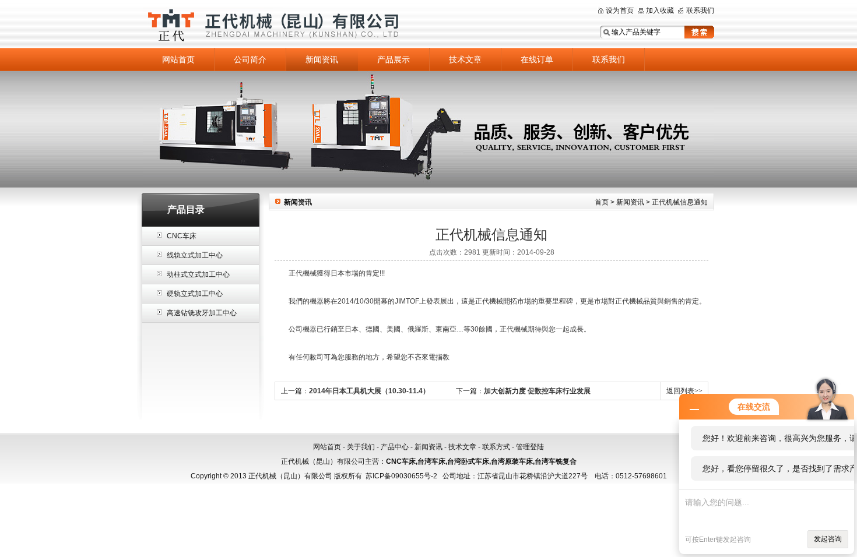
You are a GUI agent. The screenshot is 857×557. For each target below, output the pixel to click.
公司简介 (250, 59)
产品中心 (395, 447)
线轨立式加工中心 (195, 255)
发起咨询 (828, 539)
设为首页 (620, 10)
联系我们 (700, 10)
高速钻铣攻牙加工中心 (202, 313)
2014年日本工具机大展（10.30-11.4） (369, 391)
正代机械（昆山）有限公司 (288, 24)
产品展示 (393, 59)
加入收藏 (660, 10)
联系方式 (496, 447)
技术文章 (465, 59)
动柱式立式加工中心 (198, 274)
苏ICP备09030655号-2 (401, 476)
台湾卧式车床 (468, 461)
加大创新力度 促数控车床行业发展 (537, 391)
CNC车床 (181, 236)
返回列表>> (684, 391)
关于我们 (361, 447)
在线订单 (537, 59)
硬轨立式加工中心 (195, 294)
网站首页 (178, 59)
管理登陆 (530, 447)
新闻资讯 (321, 59)
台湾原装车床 (512, 461)
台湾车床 (431, 461)
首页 (602, 202)
